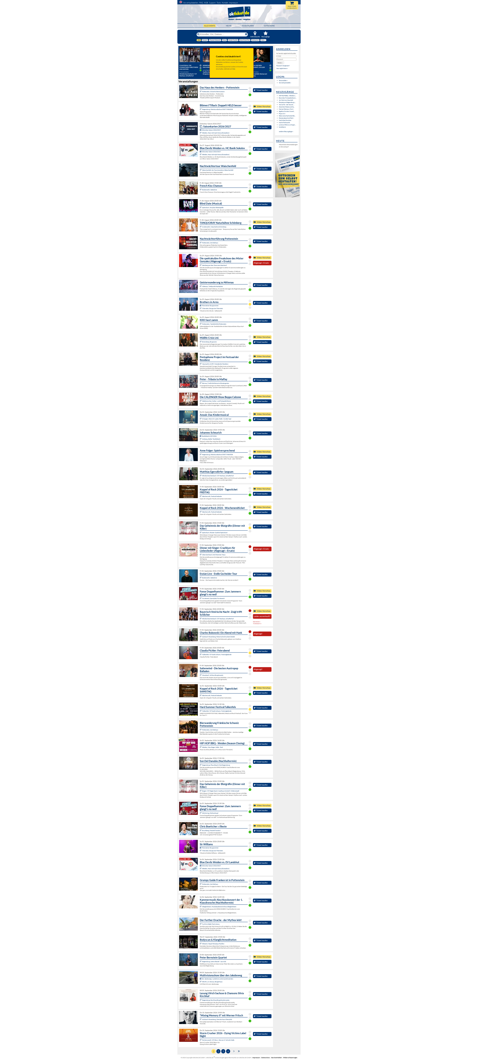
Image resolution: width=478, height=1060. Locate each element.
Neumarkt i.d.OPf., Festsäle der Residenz (215, 364)
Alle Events (209, 26)
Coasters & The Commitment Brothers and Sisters (188, 67)
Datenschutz (265, 1058)
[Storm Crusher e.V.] (201, 1040)
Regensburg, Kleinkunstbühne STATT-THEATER (217, 109)
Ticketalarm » (257, 623)
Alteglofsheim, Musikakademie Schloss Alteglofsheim (219, 907)
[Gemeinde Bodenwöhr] (201, 190)
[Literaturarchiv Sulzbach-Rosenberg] (201, 1019)
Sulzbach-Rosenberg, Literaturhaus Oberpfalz (217, 1019)
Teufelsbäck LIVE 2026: (209, 436)
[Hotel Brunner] (201, 439)
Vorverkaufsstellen (190, 2)
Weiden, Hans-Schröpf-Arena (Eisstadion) (215, 133)
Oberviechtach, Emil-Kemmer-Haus (213, 555)
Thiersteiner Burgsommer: (210, 306)
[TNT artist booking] (201, 227)
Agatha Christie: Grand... (287, 111)
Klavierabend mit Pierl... (286, 118)
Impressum (233, 2)
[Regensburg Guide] (201, 765)
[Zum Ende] (239, 1051)
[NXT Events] (201, 747)
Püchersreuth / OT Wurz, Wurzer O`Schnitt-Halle (218, 1040)
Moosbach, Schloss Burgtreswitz (212, 675)
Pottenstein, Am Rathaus (210, 243)
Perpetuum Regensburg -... (287, 102)
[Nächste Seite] (234, 1051)
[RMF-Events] (201, 419)
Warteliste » (257, 622)
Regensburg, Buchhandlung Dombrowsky (215, 1000)
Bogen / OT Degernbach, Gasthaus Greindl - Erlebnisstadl (220, 791)
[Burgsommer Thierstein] (201, 308)
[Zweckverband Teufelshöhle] (201, 324)
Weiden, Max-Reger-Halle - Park (212, 747)
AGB (206, 2)
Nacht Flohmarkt (284, 122)
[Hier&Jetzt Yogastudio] (201, 944)
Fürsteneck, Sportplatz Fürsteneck (213, 598)
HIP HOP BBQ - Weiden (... (287, 96)
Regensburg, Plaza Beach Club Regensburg (216, 765)
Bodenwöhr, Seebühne (209, 190)
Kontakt (225, 2)
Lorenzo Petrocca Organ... (287, 125)
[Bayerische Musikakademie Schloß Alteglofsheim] (201, 907)
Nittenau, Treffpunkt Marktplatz (212, 286)
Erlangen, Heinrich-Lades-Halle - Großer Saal (216, 419)
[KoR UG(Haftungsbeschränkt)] (201, 496)
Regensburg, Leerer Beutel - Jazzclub (214, 961)
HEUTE (229, 26)
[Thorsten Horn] (201, 675)
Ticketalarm (248, 26)
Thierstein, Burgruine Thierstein (212, 308)
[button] (280, 62)
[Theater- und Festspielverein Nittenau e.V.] (201, 286)
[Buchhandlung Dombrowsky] (201, 1000)
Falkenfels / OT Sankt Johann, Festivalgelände (216, 654)
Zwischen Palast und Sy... (287, 107)
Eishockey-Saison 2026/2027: (211, 130)
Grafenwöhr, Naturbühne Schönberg (214, 227)
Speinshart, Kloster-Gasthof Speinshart (214, 532)
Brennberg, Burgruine (209, 342)
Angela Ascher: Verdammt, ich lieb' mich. (257, 67)
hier (234, 69)
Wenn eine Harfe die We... (287, 116)
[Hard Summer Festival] (201, 654)
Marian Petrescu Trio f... (286, 109)
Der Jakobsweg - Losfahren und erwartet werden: (217, 979)
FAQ (201, 2)
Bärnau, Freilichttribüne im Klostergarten (215, 383)
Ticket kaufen (262, 90)
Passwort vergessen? (283, 66)
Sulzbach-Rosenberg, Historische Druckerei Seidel (218, 637)
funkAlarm (282, 127)
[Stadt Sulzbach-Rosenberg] (201, 637)
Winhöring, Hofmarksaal (210, 813)
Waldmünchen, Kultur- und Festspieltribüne (216, 401)
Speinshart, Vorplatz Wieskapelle (212, 207)
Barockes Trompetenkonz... (288, 98)
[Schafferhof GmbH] (201, 476)
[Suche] (198, 34)
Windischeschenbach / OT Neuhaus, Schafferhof (218, 476)
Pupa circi (282, 113)
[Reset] (246, 34)
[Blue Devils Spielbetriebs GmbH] (201, 133)
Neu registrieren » (282, 68)
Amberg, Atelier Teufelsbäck (211, 439)
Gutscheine (269, 26)
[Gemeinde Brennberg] (201, 342)
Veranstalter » (283, 80)
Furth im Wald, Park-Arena (210, 924)
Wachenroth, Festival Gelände (212, 496)
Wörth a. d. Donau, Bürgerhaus (212, 982)
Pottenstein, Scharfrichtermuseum (213, 91)
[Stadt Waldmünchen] (201, 401)
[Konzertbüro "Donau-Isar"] (201, 830)
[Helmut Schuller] (201, 982)
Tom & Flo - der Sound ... (286, 105)
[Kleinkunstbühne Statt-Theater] (201, 109)
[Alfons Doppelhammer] (201, 598)
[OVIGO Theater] (201, 207)
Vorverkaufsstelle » (285, 83)
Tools (219, 2)
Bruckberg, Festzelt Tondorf (211, 830)
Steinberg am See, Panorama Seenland (214, 265)
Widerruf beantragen (290, 1058)
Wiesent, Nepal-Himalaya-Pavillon (213, 944)
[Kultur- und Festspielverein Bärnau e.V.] (201, 383)
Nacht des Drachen (285, 120)
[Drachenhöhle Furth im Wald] (201, 924)
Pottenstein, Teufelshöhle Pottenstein (214, 324)
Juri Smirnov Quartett (286, 100)
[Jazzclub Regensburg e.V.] (201, 961)
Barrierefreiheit (276, 1058)
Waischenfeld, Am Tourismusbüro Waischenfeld (217, 170)
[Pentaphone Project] (201, 364)
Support (212, 2)
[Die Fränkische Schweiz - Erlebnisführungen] (201, 91)
